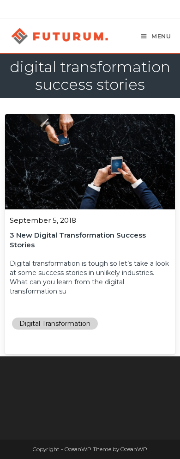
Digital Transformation (54, 323)
